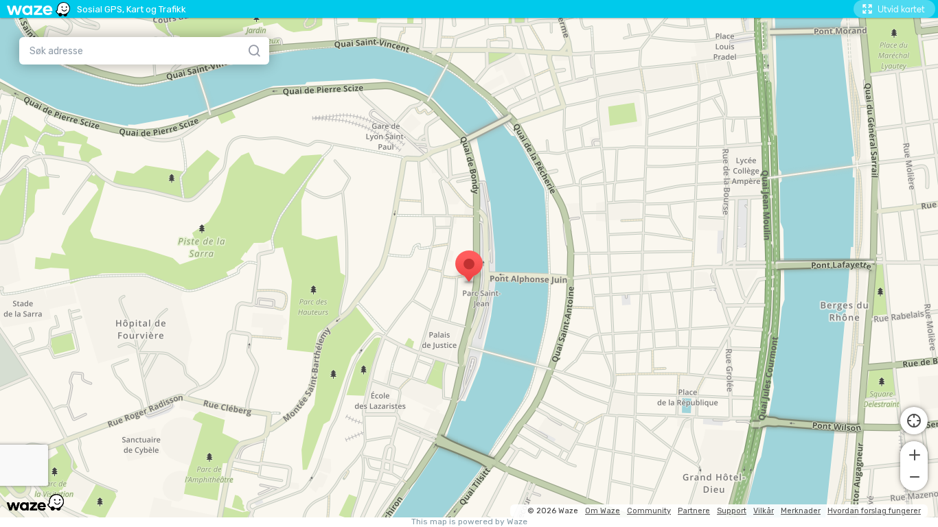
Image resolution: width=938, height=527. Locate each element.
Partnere (694, 510)
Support (731, 510)
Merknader (801, 510)
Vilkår (763, 510)
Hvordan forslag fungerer (874, 510)
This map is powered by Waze (469, 521)
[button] (914, 453)
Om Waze (602, 510)
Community (649, 510)
